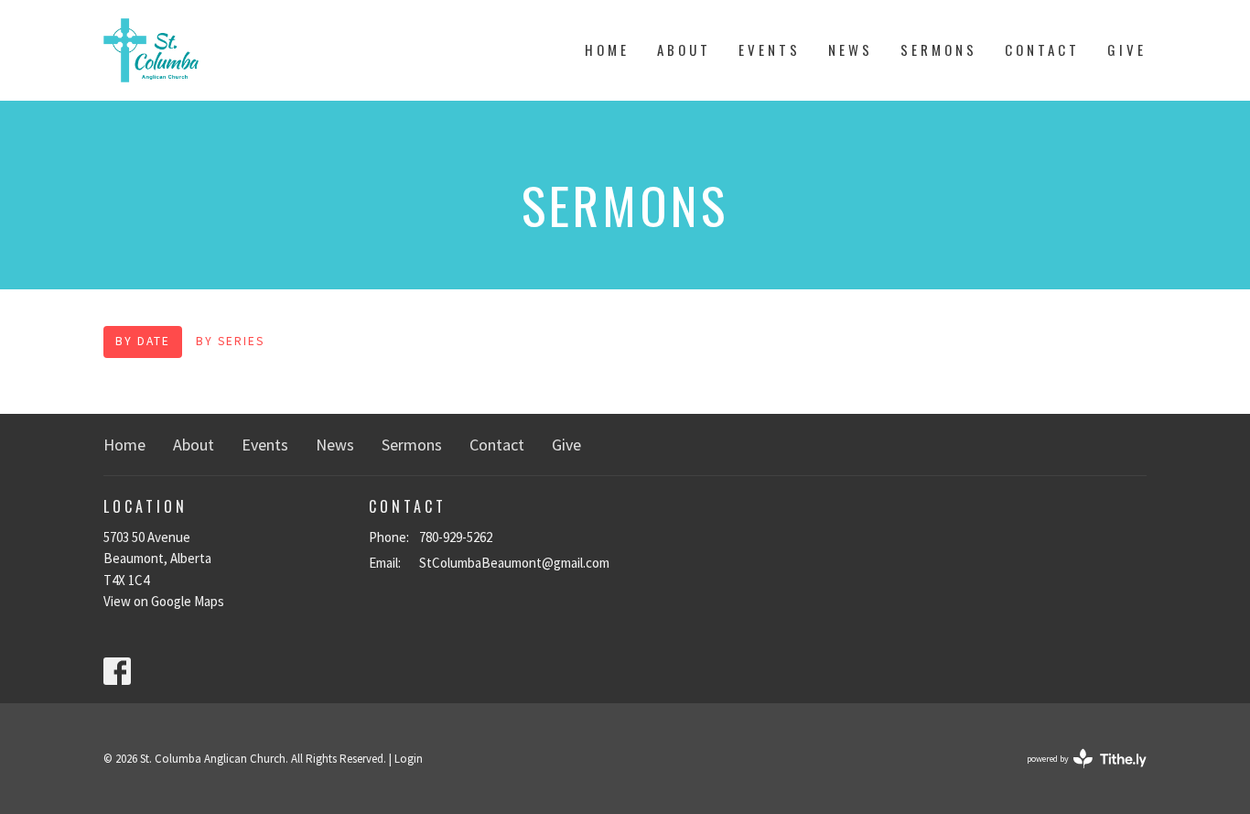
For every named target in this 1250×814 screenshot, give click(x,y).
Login (408, 758)
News (850, 49)
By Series (230, 341)
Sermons (938, 49)
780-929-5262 (455, 537)
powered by (1075, 774)
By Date (142, 341)
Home (607, 49)
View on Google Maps (163, 601)
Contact (1042, 49)
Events (769, 49)
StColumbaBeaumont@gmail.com (514, 562)
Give (1127, 49)
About (684, 49)
